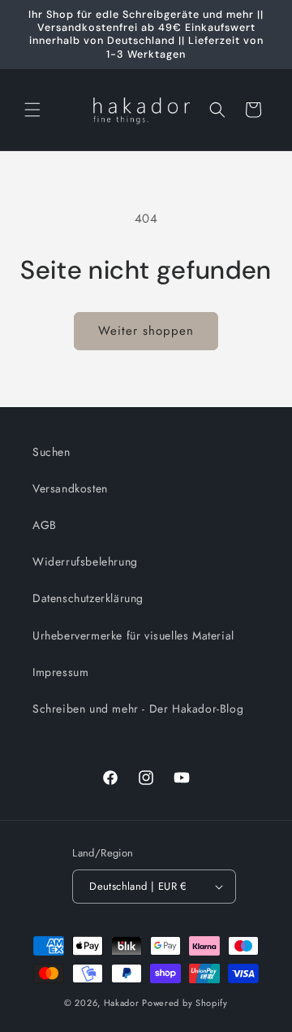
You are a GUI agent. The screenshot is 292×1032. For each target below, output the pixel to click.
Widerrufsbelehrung (85, 561)
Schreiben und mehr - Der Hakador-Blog (137, 708)
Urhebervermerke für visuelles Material (133, 635)
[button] (32, 110)
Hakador (122, 1002)
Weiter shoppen (146, 331)
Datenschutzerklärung (88, 598)
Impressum (60, 672)
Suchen (51, 452)
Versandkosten (70, 488)
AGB (44, 525)
